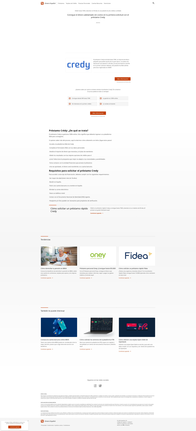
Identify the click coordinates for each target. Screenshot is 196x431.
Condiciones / (51, 425)
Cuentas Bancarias (97, 3)
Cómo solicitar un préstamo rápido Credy (69, 210)
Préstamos (61, 3)
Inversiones (107, 3)
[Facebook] (95, 386)
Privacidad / (44, 425)
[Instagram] (100, 386)
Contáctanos (67, 425)
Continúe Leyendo (14, 427)
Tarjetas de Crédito (71, 3)
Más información (122, 79)
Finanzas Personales (84, 3)
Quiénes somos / (59, 425)
